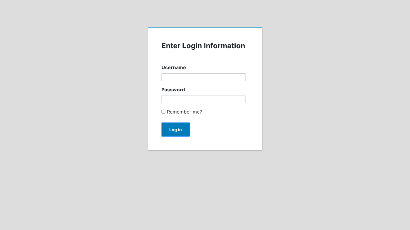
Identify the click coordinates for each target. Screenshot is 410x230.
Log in (175, 129)
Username (173, 67)
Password (173, 90)
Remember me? (183, 112)
